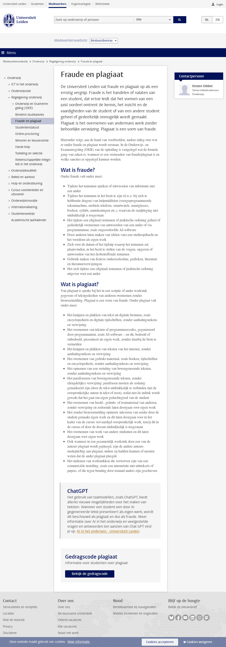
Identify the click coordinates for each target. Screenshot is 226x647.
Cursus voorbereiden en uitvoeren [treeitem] (27, 192)
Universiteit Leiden (14, 4)
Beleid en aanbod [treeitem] (23, 177)
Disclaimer (10, 633)
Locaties (8, 613)
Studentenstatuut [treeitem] (27, 127)
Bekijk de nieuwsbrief (182, 607)
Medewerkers (57, 4)
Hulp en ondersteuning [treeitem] (26, 183)
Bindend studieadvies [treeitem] (29, 115)
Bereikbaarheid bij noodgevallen (134, 607)
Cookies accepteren (160, 642)
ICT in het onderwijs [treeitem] (24, 84)
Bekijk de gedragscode (90, 573)
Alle (139, 19)
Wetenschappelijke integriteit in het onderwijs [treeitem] (33, 162)
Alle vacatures (67, 626)
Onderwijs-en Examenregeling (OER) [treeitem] (32, 106)
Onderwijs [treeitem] (14, 78)
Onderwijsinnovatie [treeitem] (24, 201)
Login (220, 4)
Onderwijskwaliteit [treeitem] (23, 170)
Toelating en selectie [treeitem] (28, 153)
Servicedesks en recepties (20, 607)
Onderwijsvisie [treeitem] (21, 91)
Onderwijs (38, 61)
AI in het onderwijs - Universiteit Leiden (108, 531)
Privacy (8, 626)
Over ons (64, 607)
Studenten (37, 4)
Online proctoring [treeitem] (27, 134)
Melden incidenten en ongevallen (135, 613)
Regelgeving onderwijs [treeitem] (26, 97)
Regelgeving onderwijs (62, 61)
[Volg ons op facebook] (178, 617)
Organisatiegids (81, 4)
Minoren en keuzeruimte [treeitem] (32, 140)
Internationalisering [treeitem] (24, 207)
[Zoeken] (179, 19)
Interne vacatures (69, 620)
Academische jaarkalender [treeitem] (28, 220)
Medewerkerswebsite (15, 61)
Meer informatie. (79, 642)
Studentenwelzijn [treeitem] (23, 214)
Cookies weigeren (199, 642)
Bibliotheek (102, 4)
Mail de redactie (13, 620)
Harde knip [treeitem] (22, 147)
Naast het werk (68, 633)
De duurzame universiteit (75, 613)
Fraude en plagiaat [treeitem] (28, 121)
